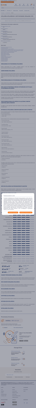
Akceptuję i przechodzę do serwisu (26, 212)
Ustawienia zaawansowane (13, 212)
